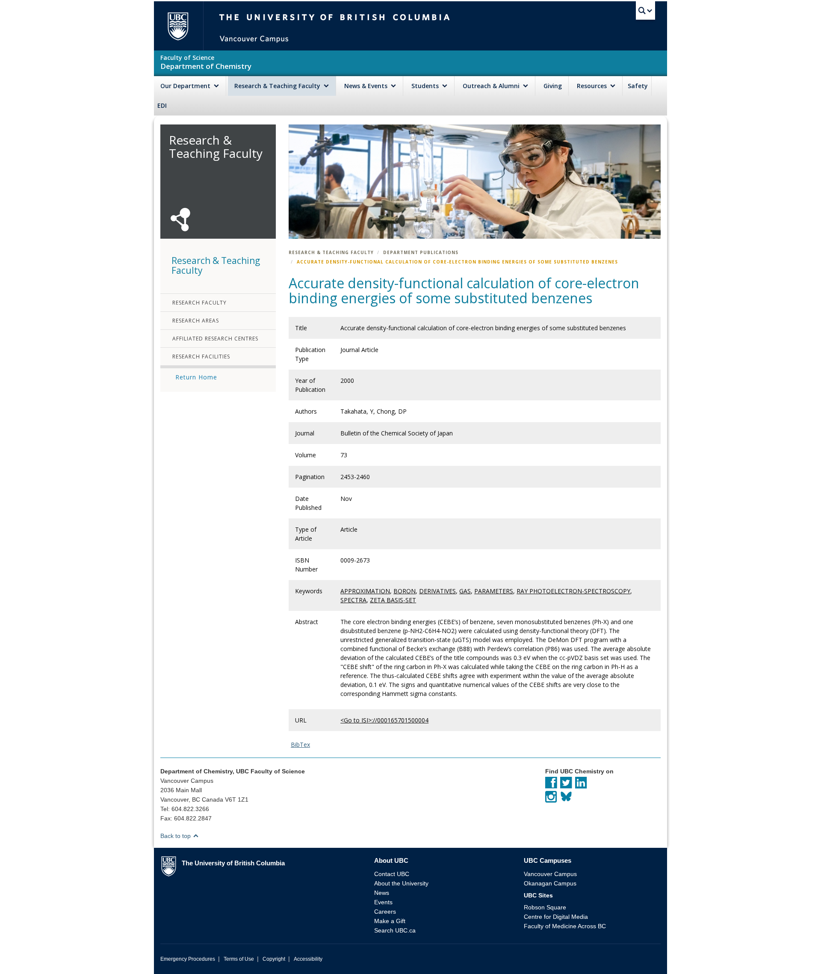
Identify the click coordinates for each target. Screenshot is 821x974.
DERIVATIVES (437, 591)
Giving (552, 86)
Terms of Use (239, 959)
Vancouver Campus (550, 873)
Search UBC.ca (395, 930)
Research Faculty (199, 302)
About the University (401, 883)
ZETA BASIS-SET (393, 600)
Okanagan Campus (550, 883)
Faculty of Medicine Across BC (565, 926)
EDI (162, 105)
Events (383, 902)
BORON (404, 591)
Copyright (274, 959)
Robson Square (545, 907)
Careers (385, 911)
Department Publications (420, 252)
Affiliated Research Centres (215, 338)
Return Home (196, 377)
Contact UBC (391, 873)
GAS (465, 591)
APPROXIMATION (365, 591)
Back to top (176, 835)
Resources (592, 86)
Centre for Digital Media (556, 916)
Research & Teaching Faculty (278, 86)
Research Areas (195, 320)
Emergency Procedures (187, 959)
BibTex (300, 744)
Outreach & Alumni (492, 86)
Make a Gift (389, 921)
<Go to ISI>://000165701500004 (384, 720)
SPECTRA (353, 600)
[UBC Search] (645, 10)
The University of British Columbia (177, 25)
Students (425, 86)
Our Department (186, 86)
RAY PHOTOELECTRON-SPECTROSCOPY (573, 591)
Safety (638, 86)
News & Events (366, 86)
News (381, 892)
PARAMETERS (493, 591)
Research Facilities (201, 356)
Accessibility (308, 959)
